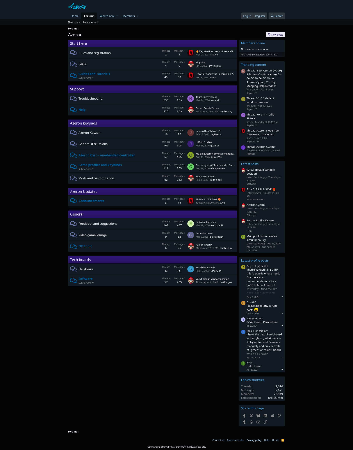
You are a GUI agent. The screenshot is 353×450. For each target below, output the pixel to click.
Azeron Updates (83, 191)
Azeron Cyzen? (204, 244)
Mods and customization (96, 178)
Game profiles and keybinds (100, 165)
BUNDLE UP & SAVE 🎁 (208, 199)
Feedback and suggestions (98, 223)
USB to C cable (204, 142)
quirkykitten (216, 236)
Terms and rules (235, 440)
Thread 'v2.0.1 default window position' (260, 100)
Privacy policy (254, 440)
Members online (253, 43)
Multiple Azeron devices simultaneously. (217, 153)
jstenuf (215, 145)
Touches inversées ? (206, 97)
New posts (74, 22)
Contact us (218, 440)
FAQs (82, 64)
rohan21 (215, 100)
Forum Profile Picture (207, 108)
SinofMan (216, 270)
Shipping (201, 62)
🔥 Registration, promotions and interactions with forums (227, 51)
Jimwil (250, 362)
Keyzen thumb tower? (208, 131)
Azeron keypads (83, 123)
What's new (107, 16)
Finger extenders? (205, 176)
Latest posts (249, 164)
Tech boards (80, 259)
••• (282, 296)
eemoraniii (217, 225)
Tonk (249, 330)
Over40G (251, 302)
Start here (78, 43)
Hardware (86, 269)
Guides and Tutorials (94, 74)
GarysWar (216, 157)
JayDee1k (216, 134)
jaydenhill (263, 266)
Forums (89, 16)
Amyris (250, 266)
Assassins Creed (204, 233)
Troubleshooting (90, 98)
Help (82, 110)
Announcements (91, 201)
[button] (117, 16)
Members (129, 16)
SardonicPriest (254, 318)
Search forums (90, 22)
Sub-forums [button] (85, 77)
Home (75, 16)
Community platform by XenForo (176, 446)
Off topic (85, 246)
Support (77, 89)
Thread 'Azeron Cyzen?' (261, 146)
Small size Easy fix (205, 267)
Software (86, 279)
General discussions (93, 144)
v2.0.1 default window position (212, 279)
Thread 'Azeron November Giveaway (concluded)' (263, 132)
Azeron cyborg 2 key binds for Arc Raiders (218, 165)
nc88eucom (275, 398)
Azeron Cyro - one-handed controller (107, 155)
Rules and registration (95, 53)
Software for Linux (206, 222)
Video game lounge (93, 235)
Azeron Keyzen (90, 132)
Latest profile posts (255, 260)
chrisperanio (218, 168)
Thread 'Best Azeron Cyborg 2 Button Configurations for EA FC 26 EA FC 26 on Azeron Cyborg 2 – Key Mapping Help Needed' (264, 78)
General (76, 214)
